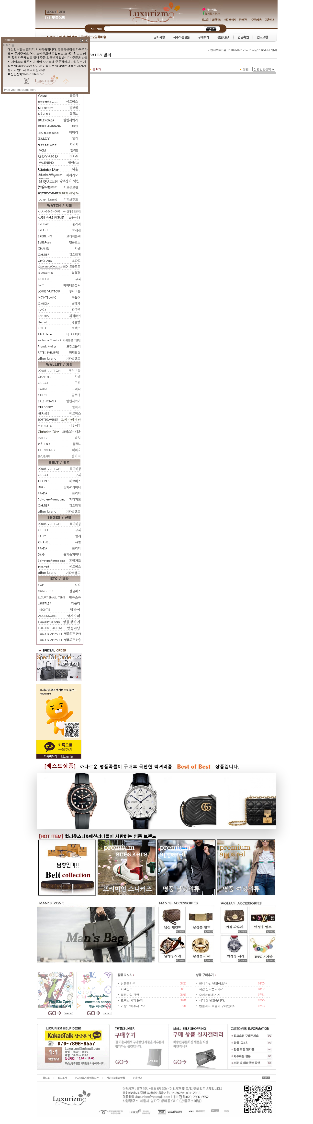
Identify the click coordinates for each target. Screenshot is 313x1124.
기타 (246, 50)
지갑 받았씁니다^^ (211, 989)
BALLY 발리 (269, 50)
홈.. (225, 50)
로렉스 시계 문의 (132, 1000)
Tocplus (8, 40)
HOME (235, 50)
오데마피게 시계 (209, 994)
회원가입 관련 (130, 994)
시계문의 (127, 989)
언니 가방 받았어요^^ (213, 983)
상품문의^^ (128, 983)
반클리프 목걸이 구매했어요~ (218, 1006)
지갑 (255, 50)
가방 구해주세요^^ (133, 1006)
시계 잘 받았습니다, (212, 1000)
